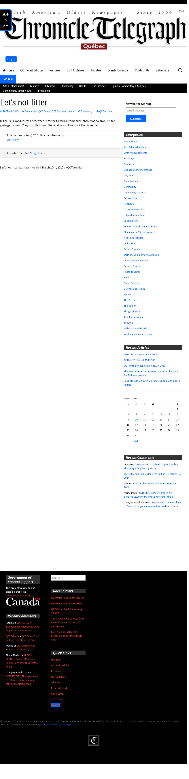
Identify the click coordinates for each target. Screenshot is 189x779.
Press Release (132, 283)
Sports (82, 86)
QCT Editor (130, 473)
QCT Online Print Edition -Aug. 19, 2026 (144, 365)
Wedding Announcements (138, 334)
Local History (131, 220)
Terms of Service (49, 724)
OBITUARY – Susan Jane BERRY (140, 354)
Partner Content (132, 266)
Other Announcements (136, 260)
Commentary (131, 181)
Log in (11, 59)
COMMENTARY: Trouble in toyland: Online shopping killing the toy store (23, 626)
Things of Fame (132, 311)
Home (10, 70)
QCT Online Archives (63, 111)
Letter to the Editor (134, 209)
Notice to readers (133, 237)
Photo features (132, 271)
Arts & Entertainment (13, 86)
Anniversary (130, 141)
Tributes (95, 70)
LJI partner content (134, 215)
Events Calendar (118, 70)
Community (67, 86)
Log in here (38, 153)
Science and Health (134, 288)
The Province (99, 86)
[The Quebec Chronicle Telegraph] (95, 29)
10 (136, 419)
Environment (43, 90)
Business (129, 164)
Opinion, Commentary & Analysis (129, 86)
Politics (128, 277)
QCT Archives (75, 70)
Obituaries (129, 243)
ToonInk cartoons (133, 317)
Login (7, 79)
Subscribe (162, 70)
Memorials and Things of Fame (140, 226)
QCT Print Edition (31, 70)
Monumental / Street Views (17, 90)
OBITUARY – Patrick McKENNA (139, 360)
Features (55, 70)
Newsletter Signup (138, 103)
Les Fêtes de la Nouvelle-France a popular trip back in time (66, 635)
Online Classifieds (133, 249)
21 (169, 425)
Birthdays (129, 158)
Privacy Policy (65, 724)
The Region (130, 305)
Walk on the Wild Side (135, 328)
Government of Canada (18, 595)
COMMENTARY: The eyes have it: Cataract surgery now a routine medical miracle (22, 679)
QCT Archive (106, 111)
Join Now (12, 139)
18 (144, 425)
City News (50, 86)
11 (144, 419)
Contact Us (142, 70)
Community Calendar (135, 192)
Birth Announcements (135, 152)
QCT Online (44, 111)
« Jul (135, 440)
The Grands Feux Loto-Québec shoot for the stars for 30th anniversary (67, 622)
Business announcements (138, 169)
